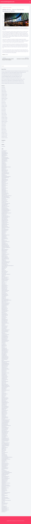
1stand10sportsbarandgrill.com (6, 247)
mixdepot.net (3, 453)
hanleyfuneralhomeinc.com (5, 245)
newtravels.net (4, 168)
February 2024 (3, 114)
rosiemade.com (4, 242)
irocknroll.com (3, 228)
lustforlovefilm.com (4, 317)
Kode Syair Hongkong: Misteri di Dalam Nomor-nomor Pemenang (10, 83)
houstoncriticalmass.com (5, 299)
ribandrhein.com (4, 268)
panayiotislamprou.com (5, 192)
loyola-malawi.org (4, 282)
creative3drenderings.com (5, 406)
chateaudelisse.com (4, 194)
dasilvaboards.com (4, 305)
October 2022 (3, 136)
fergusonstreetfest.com (5, 479)
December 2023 (4, 117)
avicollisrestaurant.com (5, 379)
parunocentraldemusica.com (5, 471)
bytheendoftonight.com (5, 285)
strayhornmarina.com (4, 307)
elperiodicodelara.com (5, 152)
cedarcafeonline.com (4, 159)
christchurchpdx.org (4, 313)
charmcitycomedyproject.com (6, 329)
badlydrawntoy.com (4, 412)
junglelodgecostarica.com (5, 349)
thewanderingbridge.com (5, 336)
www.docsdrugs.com (4, 435)
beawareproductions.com (5, 330)
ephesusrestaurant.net (5, 464)
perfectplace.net (4, 273)
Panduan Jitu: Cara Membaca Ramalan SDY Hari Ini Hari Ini (9, 77)
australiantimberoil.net (5, 208)
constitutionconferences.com (6, 390)
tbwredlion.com (4, 475)
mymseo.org (3, 501)
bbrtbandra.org (4, 182)
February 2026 (3, 91)
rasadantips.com (4, 163)
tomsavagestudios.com (5, 264)
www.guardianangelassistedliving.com (7, 472)
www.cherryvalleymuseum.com (6, 203)
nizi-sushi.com (3, 343)
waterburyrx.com (4, 382)
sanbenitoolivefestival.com (5, 290)
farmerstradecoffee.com (5, 407)
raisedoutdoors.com (4, 225)
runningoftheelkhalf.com (5, 422)
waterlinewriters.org (4, 403)
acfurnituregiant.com (4, 160)
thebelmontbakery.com (5, 170)
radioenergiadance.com (5, 190)
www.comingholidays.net (5, 295)
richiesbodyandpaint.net (5, 153)
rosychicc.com (3, 283)
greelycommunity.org (4, 322)
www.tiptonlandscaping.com (5, 444)
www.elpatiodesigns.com (5, 467)
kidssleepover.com (4, 167)
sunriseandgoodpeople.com (5, 363)
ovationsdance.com (4, 267)
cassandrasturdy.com (4, 289)
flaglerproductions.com (5, 308)
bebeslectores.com (4, 207)
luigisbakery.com (4, 448)
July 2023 (3, 124)
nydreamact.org (4, 178)
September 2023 (4, 121)
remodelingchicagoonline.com (6, 442)
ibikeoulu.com (3, 332)
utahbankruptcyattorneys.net (5, 227)
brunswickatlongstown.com (7, 1)
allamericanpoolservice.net (5, 262)
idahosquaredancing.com (5, 230)
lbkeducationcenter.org (5, 271)
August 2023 (3, 122)
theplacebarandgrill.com (5, 381)
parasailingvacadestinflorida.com (6, 485)
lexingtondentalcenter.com (5, 258)
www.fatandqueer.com (5, 429)
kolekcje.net (3, 269)
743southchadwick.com (5, 217)
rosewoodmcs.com (4, 454)
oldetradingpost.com (4, 205)
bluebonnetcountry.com (5, 183)
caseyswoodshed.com (4, 387)
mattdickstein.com (4, 411)
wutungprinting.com (4, 355)
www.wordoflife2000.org (5, 229)
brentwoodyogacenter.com (5, 443)
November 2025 (4, 95)
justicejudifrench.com (4, 335)
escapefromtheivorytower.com (6, 216)
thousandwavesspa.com (5, 376)
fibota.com (3, 469)
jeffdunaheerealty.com (5, 423)
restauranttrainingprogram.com (6, 261)
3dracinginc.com (4, 298)
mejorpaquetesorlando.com (5, 246)
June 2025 (3, 102)
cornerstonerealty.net (4, 456)
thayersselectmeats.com (5, 398)
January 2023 (3, 132)
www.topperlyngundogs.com (5, 421)
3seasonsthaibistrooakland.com (6, 274)
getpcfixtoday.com (4, 181)
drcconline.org (3, 380)
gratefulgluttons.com (5, 287)
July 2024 (3, 107)
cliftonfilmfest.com (4, 223)
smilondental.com (4, 251)
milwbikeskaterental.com (5, 357)
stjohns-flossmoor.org (5, 366)
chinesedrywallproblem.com (5, 364)
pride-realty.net (4, 486)
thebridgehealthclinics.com (5, 402)
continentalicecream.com (5, 310)
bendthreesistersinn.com (5, 365)
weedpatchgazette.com (5, 238)
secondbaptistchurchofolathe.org (6, 500)
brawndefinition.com (4, 309)
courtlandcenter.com (4, 377)
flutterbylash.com (4, 488)
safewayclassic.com (4, 171)
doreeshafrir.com (4, 328)
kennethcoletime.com (4, 338)
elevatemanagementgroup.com (6, 492)
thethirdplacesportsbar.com (5, 463)
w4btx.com (3, 248)
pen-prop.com (3, 418)
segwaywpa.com (4, 400)
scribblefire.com (4, 275)
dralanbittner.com (4, 236)
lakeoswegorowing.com (5, 497)
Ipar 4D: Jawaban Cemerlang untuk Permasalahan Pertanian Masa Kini (11, 79)
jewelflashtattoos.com (5, 180)
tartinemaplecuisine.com (5, 341)
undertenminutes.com (4, 161)
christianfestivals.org (4, 350)
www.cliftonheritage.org (5, 440)
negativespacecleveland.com (5, 361)
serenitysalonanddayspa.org (5, 158)
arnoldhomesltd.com (4, 221)
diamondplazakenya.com (5, 474)
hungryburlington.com (4, 339)
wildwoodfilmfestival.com (5, 196)
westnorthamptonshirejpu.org (6, 197)
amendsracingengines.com (5, 427)
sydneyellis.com (4, 259)
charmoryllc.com (4, 297)
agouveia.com (3, 499)
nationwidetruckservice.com (5, 372)
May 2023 (3, 126)
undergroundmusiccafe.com (5, 509)
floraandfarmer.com (4, 213)
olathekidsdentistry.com (5, 244)
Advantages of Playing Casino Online (23, 58)
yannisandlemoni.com (4, 237)
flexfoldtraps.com (4, 426)
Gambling (6, 54)
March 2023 (3, 129)
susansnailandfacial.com (5, 417)
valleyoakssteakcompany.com (6, 386)
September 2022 (4, 137)
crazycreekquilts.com (4, 311)
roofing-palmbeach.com (5, 219)
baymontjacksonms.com (5, 358)
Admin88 (10, 7)
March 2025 (3, 103)
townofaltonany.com (4, 359)
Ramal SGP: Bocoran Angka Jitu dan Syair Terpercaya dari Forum (10, 81)
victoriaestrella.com (4, 375)
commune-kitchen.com (5, 315)
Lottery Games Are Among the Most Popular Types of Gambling (8, 59)
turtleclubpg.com (4, 373)
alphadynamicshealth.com (5, 487)
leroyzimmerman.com (4, 493)
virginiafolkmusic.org (4, 266)
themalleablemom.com (5, 337)
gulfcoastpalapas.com (5, 401)
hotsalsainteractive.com (5, 157)
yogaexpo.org (3, 276)
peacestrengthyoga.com (5, 424)
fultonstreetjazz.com (4, 199)
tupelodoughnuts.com (5, 243)
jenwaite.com (3, 491)
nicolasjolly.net (4, 318)
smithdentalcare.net (4, 508)
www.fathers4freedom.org (5, 420)
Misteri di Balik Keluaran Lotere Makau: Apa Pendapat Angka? (10, 73)
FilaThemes (23, 520)
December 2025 (4, 94)
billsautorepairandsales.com (5, 476)
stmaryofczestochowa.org (5, 334)
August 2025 (3, 99)
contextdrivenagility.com (5, 331)
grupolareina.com (4, 202)
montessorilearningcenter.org (5, 478)
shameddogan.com (4, 404)
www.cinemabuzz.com (5, 452)
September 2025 (4, 98)
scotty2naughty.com (4, 327)
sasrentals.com (4, 253)
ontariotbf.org (3, 174)
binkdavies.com (4, 312)
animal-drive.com (4, 395)
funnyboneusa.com (4, 367)
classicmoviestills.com (5, 291)
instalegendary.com (4, 175)
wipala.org (3, 281)
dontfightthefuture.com (5, 220)
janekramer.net (4, 342)
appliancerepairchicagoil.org (5, 173)
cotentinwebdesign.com (5, 204)
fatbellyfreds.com (4, 466)
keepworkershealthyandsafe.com (6, 176)
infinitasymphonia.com (5, 319)
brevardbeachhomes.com (5, 215)
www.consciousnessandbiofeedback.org (7, 457)
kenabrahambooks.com (5, 314)
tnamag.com (3, 396)
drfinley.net (3, 494)
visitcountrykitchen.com (5, 351)
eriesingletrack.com (4, 240)
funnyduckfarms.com (4, 490)
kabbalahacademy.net (4, 250)
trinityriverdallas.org (4, 272)
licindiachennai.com (4, 154)
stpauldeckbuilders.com (5, 432)
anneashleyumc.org (4, 430)
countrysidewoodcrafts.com (5, 172)
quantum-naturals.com (5, 477)
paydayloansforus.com (5, 169)
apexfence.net (3, 511)
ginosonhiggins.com (4, 354)
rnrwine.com (3, 496)
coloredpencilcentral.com (5, 222)
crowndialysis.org (4, 260)
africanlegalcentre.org (5, 320)
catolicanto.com (4, 270)
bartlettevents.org (4, 200)
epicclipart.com (4, 184)
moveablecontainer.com (5, 201)
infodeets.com (3, 156)
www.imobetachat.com (5, 410)
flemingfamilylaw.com (5, 495)
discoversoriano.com (4, 293)
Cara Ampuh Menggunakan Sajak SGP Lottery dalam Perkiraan (10, 76)
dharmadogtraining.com (5, 503)
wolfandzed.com (4, 450)
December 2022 (4, 133)
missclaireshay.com (4, 150)
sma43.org (3, 441)
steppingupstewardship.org (5, 445)
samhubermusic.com (4, 510)
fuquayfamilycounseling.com (5, 498)
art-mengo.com (4, 344)
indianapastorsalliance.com (5, 385)
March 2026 (3, 90)
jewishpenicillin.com (4, 263)
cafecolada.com (4, 292)
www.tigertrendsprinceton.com (6, 419)
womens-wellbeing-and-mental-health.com (7, 265)
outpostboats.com (4, 284)
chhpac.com (3, 502)
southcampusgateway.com (5, 193)
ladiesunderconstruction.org (5, 206)
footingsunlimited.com (5, 433)
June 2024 (3, 109)
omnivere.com (3, 162)
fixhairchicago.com (4, 388)
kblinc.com (3, 239)
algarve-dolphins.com (4, 352)
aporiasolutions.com (4, 399)
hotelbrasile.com (4, 198)
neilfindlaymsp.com (4, 378)
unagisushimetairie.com (5, 179)
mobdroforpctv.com (4, 288)
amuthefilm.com (4, 316)
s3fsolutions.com (4, 214)
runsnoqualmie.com (4, 434)
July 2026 (3, 87)
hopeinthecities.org (4, 286)
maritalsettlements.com (5, 356)
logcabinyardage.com (4, 408)
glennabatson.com (4, 306)
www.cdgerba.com (4, 470)
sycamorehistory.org (4, 455)
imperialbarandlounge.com (5, 224)
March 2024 (3, 113)
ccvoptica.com (3, 446)
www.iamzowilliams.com (5, 458)
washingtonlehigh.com (5, 447)
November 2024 (4, 106)
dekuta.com (3, 451)
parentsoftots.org (4, 405)
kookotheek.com (4, 191)
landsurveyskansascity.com (5, 431)
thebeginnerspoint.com (5, 294)
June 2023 (3, 125)
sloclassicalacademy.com (5, 304)
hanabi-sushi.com (4, 449)
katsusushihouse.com (4, 321)
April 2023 (3, 128)
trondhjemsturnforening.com (5, 473)
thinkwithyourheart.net (5, 226)
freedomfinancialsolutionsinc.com (6, 425)
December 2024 (4, 105)
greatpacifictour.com (4, 374)
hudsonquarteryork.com (5, 468)
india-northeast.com (4, 218)
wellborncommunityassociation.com (6, 195)
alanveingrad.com (4, 353)
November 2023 (4, 118)
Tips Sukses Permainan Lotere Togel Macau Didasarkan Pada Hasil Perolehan (12, 72)
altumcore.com (4, 394)
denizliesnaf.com (4, 389)
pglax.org (3, 360)
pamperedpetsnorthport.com (5, 241)
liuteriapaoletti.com (4, 362)
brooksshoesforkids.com (5, 397)
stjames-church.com (4, 326)
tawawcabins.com (4, 231)
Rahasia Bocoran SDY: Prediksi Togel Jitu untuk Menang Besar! (10, 80)
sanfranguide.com (4, 296)
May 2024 (3, 110)
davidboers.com (4, 409)
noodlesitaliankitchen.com (5, 177)
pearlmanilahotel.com (5, 185)
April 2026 (3, 88)
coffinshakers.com (4, 333)
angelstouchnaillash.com (5, 249)
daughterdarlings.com (4, 155)
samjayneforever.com (4, 480)
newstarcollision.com (4, 252)
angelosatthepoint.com (5, 384)
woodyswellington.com (5, 465)
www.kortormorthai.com (5, 428)
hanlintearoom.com (4, 489)
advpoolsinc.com (4, 383)
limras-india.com (4, 151)
